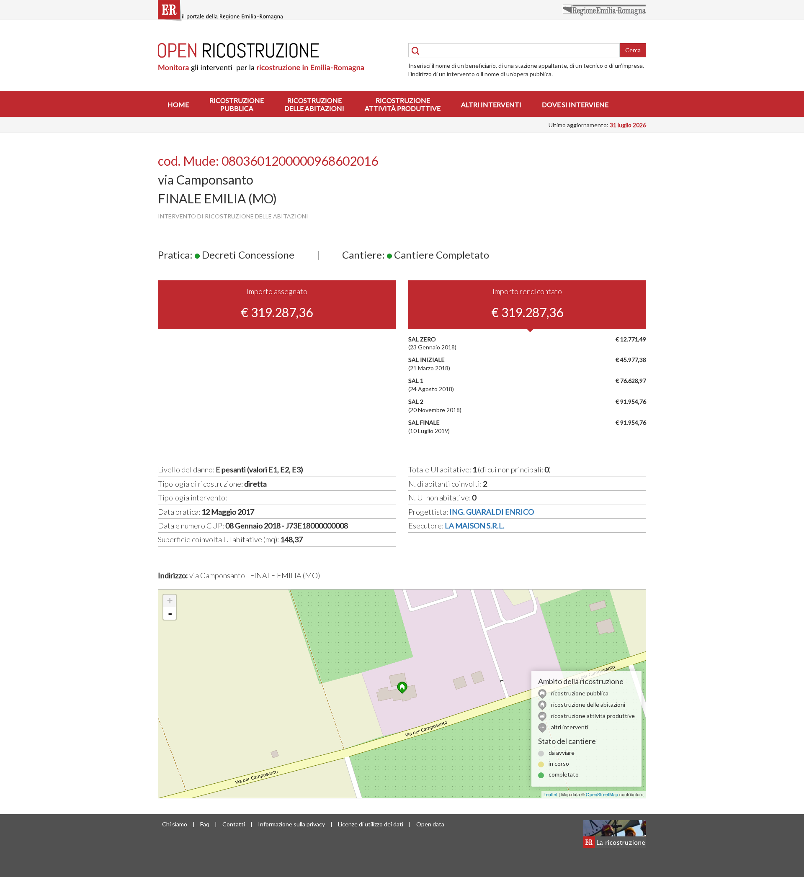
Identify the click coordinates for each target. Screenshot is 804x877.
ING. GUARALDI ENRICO (491, 511)
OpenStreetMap (602, 794)
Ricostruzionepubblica (236, 104)
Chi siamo (174, 824)
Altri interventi (491, 104)
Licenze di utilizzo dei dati (370, 824)
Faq (204, 824)
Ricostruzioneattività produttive (403, 104)
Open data (430, 824)
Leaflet (550, 794)
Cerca (633, 50)
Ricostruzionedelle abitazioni (314, 104)
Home (178, 104)
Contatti (233, 824)
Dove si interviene (575, 104)
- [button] (170, 613)
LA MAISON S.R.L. (475, 525)
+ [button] (170, 600)
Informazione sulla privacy (291, 824)
